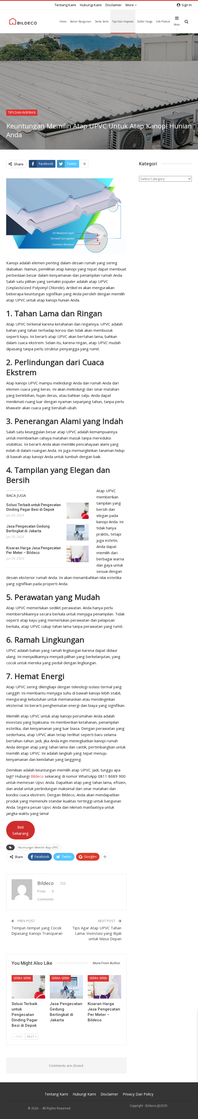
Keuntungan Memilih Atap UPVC (38, 847)
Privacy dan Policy (138, 1094)
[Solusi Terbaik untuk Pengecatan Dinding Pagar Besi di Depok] (78, 511)
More (130, 5)
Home (63, 21)
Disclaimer (113, 5)
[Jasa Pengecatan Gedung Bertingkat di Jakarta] (78, 532)
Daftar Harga (144, 21)
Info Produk (163, 21)
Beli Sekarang (20, 830)
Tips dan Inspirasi (123, 21)
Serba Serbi (102, 21)
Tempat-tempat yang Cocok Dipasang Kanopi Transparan (36, 930)
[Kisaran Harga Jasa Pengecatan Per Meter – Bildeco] (78, 554)
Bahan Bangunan (80, 21)
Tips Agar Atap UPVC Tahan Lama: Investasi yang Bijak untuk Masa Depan (96, 933)
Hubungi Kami (91, 5)
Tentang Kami (65, 5)
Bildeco (37, 776)
